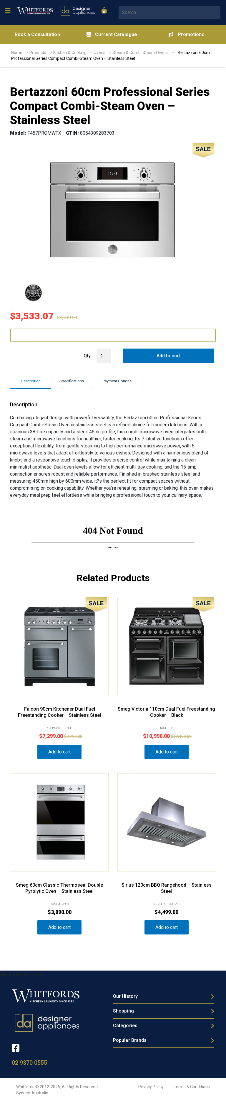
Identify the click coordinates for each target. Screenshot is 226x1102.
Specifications (71, 381)
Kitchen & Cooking (70, 52)
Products (37, 52)
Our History (125, 996)
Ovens (99, 52)
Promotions (191, 34)
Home (16, 52)
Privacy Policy (151, 1086)
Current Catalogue (116, 34)
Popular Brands (130, 1040)
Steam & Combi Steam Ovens (140, 52)
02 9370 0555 (29, 1062)
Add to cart (168, 356)
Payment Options (117, 381)
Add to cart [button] (59, 752)
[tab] (30, 381)
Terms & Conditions (192, 1086)
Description (31, 381)
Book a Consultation (37, 34)
